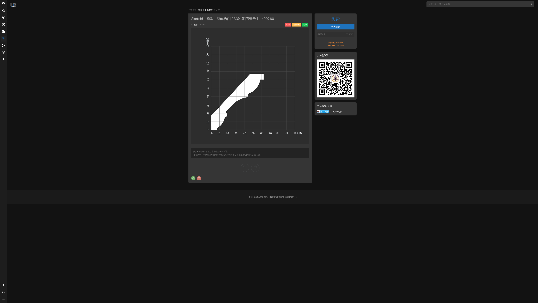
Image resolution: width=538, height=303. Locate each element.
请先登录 (335, 26)
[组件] (3, 46)
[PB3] (3, 39)
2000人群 (335, 111)
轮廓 (196, 24)
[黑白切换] (3, 285)
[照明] (3, 53)
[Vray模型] (3, 24)
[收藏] (3, 60)
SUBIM (13, 5)
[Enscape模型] (3, 10)
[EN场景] (3, 17)
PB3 (288, 25)
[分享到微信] (193, 178)
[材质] (3, 32)
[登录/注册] (3, 299)
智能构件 (296, 25)
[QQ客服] (3, 292)
